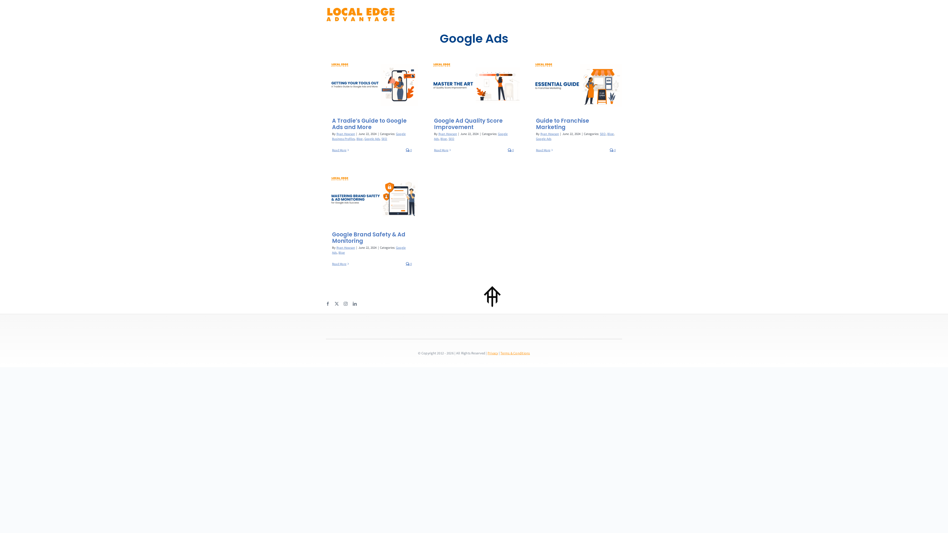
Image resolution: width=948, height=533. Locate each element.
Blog (359, 139)
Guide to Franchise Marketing (562, 124)
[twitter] (337, 304)
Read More (339, 150)
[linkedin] (355, 304)
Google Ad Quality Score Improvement (468, 124)
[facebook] (328, 304)
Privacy (493, 353)
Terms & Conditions (515, 353)
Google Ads (372, 139)
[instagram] (346, 304)
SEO (384, 139)
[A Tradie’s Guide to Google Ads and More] (372, 83)
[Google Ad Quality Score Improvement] (474, 83)
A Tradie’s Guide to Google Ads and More (369, 124)
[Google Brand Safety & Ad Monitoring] (372, 197)
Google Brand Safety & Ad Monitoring (368, 238)
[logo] (360, 9)
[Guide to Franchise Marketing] (576, 83)
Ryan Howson (345, 134)
